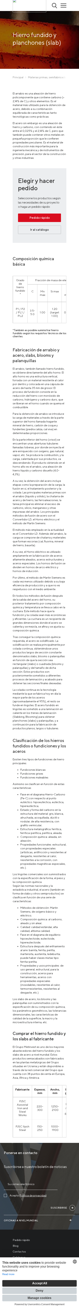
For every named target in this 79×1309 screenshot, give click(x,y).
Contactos (19, 1251)
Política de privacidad (33, 1195)
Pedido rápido (39, 218)
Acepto (28, 1195)
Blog (15, 1245)
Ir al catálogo (39, 229)
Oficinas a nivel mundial (21, 1220)
